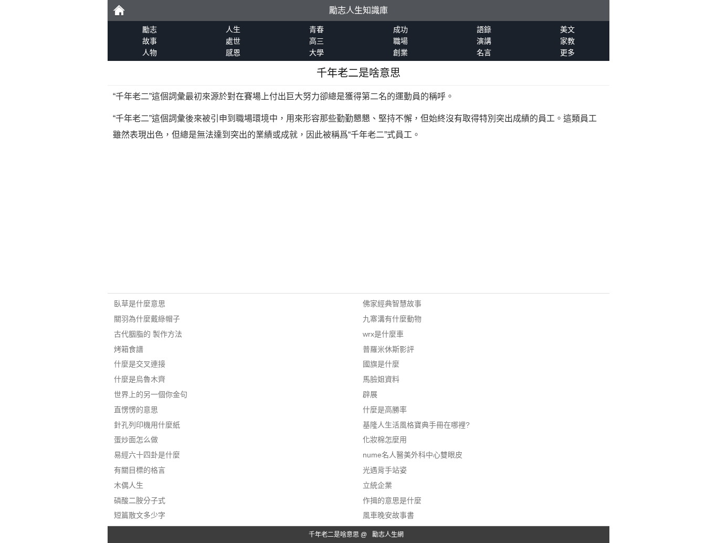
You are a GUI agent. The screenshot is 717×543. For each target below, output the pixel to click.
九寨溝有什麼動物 (392, 319)
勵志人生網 (388, 534)
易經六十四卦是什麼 (147, 455)
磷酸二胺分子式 (139, 500)
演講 (484, 41)
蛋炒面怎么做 (136, 439)
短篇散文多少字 (139, 515)
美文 (567, 29)
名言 (484, 52)
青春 (316, 29)
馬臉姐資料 (381, 379)
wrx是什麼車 (383, 334)
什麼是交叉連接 (139, 364)
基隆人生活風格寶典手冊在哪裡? (416, 425)
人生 (233, 29)
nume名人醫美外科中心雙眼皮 (412, 455)
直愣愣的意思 (136, 409)
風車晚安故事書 (388, 515)
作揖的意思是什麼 (392, 500)
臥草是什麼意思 (139, 303)
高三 (316, 41)
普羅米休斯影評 (388, 349)
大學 (316, 52)
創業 (400, 52)
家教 (567, 41)
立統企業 (377, 485)
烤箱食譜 (128, 349)
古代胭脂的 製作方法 (148, 334)
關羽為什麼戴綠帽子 (147, 319)
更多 (567, 52)
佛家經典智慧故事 (392, 303)
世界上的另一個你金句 (150, 394)
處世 (233, 41)
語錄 (484, 29)
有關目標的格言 (139, 470)
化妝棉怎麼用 (385, 439)
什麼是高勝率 (385, 409)
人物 (149, 52)
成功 (400, 29)
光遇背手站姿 (385, 470)
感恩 (233, 52)
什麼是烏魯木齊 (139, 379)
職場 (400, 41)
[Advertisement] (358, 219)
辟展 (370, 394)
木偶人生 (128, 485)
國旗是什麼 (381, 364)
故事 (149, 41)
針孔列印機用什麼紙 (147, 425)
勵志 (118, 10)
